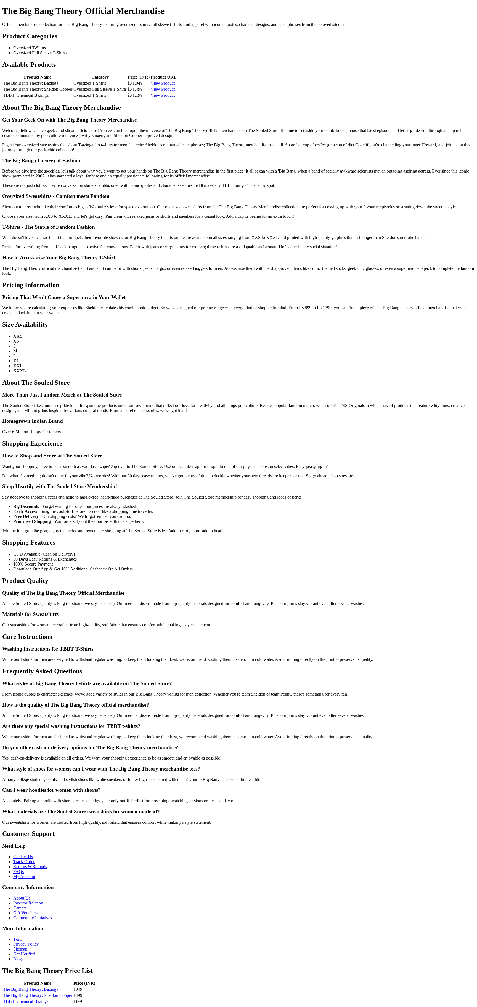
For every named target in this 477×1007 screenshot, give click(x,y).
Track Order (24, 861)
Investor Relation (28, 903)
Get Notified (24, 954)
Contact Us (23, 856)
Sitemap (20, 949)
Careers (19, 908)
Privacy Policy (26, 944)
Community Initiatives (32, 918)
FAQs (18, 871)
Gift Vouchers (25, 913)
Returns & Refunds (30, 866)
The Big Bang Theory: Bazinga (30, 989)
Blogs (18, 959)
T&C (17, 939)
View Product (163, 83)
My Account (24, 876)
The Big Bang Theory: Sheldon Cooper (37, 995)
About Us (21, 898)
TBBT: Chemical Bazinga (26, 1001)
